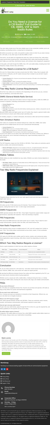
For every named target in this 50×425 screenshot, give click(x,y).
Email (6, 391)
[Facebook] (2, 369)
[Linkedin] (4, 369)
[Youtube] (7, 369)
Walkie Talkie (7, 37)
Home (3, 37)
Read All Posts (6, 353)
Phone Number (10, 387)
